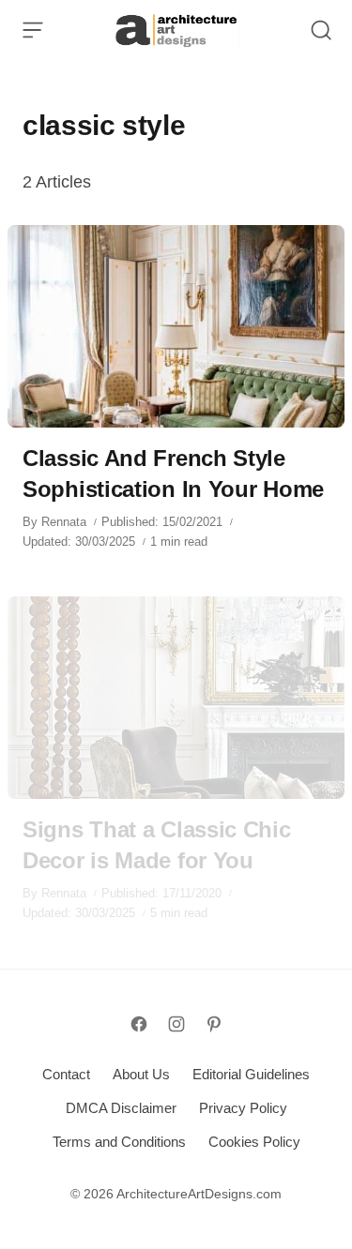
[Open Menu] (33, 30)
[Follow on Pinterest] (214, 1024)
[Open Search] (321, 30)
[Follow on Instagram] (176, 1024)
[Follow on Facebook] (139, 1024)
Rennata (63, 522)
